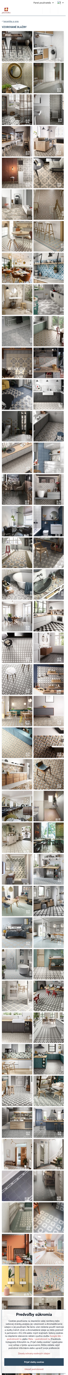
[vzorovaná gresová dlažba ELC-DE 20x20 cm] (49, 553)
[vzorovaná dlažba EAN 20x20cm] (49, 426)
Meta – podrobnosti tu (39, 1339)
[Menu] (62, 10)
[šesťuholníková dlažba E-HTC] (17, 299)
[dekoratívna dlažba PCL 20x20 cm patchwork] (17, 204)
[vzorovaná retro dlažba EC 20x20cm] (17, 268)
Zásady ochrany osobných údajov (34, 1353)
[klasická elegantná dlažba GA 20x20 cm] (17, 806)
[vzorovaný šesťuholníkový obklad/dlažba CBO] (17, 1249)
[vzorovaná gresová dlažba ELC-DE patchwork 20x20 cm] (49, 584)
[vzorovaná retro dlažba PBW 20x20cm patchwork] (49, 616)
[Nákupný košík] (54, 10)
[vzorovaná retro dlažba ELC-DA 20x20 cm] (17, 869)
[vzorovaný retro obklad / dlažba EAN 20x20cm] (49, 363)
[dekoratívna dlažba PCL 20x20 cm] (17, 141)
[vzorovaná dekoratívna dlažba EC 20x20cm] (49, 46)
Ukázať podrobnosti (34, 1369)
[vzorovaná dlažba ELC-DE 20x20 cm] (17, 553)
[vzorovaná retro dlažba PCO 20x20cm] (17, 711)
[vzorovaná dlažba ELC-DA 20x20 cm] (49, 1059)
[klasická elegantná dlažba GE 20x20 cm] (17, 1154)
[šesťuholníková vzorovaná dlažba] (17, 331)
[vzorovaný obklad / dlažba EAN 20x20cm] (17, 426)
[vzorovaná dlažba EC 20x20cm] (17, 46)
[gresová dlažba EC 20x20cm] (49, 109)
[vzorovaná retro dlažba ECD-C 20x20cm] (17, 78)
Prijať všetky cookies (34, 1362)
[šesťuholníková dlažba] (49, 299)
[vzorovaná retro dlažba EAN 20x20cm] (49, 331)
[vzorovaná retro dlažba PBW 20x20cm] (17, 616)
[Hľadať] (46, 10)
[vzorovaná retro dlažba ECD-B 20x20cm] (17, 109)
